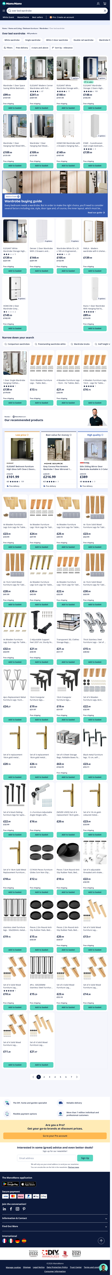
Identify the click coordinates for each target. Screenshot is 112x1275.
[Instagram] (17, 1209)
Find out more (73, 1167)
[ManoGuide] (103, 1268)
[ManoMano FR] (4, 1241)
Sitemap (27, 1267)
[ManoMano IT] (11, 1241)
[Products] (3, 11)
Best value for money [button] (57, 434)
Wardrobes (44, 28)
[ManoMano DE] (17, 1241)
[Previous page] (33, 1077)
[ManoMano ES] (24, 1241)
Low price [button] (21, 434)
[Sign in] (98, 4)
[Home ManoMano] (48, 4)
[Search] (9, 11)
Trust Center (76, 1267)
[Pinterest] (24, 1209)
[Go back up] (101, 1241)
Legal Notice (39, 1267)
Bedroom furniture (30, 28)
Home (4, 28)
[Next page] (77, 1077)
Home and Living (15, 28)
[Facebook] (11, 1209)
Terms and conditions (94, 1267)
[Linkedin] (4, 1209)
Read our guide (95, 212)
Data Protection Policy (57, 1267)
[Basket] (105, 4)
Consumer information (55, 1271)
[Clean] (105, 10)
